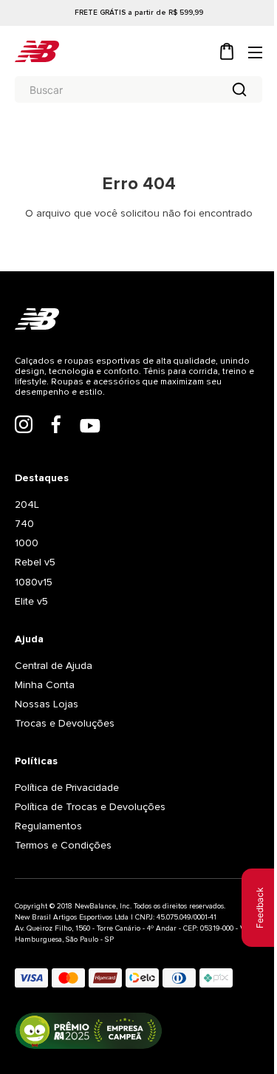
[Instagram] (24, 425)
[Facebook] (56, 425)
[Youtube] (90, 427)
